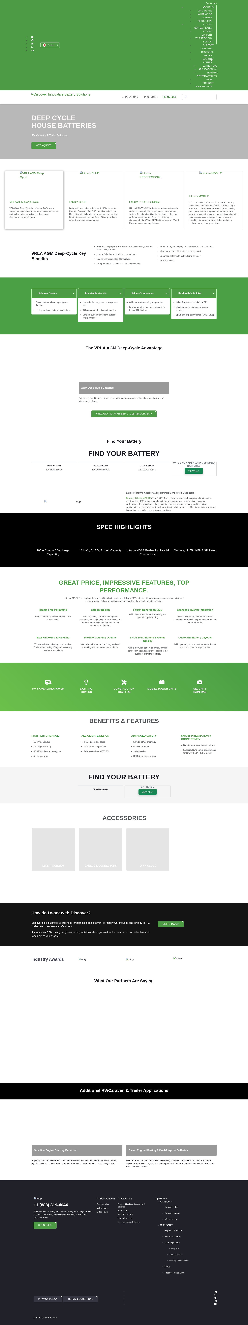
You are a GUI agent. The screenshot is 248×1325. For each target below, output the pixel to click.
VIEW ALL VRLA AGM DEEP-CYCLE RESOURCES (123, 413)
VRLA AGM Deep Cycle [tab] (34, 209)
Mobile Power (102, 1212)
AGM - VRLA (123, 1211)
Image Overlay (40, 1114)
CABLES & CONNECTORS (101, 865)
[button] (50, 45)
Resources (170, 97)
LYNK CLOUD (148, 865)
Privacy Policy (48, 1299)
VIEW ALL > (193, 471)
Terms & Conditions (80, 1299)
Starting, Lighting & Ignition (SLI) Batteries (131, 1205)
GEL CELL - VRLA (125, 1214)
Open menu (211, 3)
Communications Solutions (129, 1222)
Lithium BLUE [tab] (93, 210)
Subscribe (45, 1225)
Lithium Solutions (125, 1218)
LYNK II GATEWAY (53, 865)
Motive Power (102, 1208)
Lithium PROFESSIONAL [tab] (154, 212)
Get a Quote (44, 145)
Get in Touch (171, 924)
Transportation (103, 1204)
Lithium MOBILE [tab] (213, 209)
